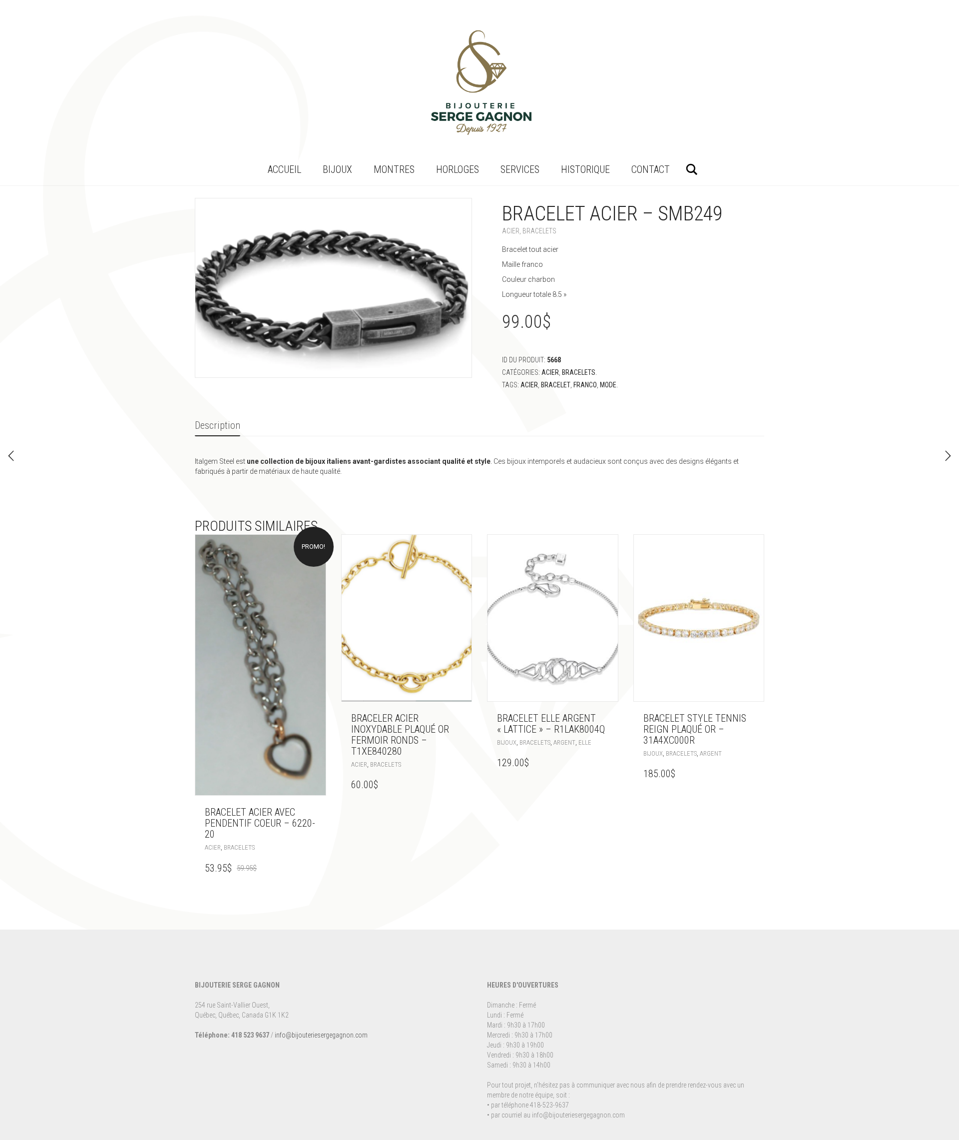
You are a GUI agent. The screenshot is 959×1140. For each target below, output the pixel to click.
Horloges (457, 169)
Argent (564, 742)
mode (608, 385)
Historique (585, 169)
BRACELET (555, 385)
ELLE (584, 742)
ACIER (529, 385)
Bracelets (539, 231)
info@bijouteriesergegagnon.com (321, 1035)
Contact (650, 169)
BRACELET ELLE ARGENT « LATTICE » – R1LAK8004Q (551, 723)
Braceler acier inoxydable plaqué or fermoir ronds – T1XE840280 (400, 734)
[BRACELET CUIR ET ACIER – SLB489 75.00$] (11, 456)
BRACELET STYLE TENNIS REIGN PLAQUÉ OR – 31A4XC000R (694, 729)
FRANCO (585, 385)
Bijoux (337, 169)
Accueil (284, 169)
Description (217, 425)
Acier (510, 231)
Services (519, 169)
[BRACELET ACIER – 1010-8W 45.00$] (948, 456)
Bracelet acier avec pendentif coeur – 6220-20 (260, 823)
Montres (394, 169)
